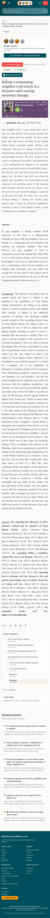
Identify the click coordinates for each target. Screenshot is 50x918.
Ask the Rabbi (6, 873)
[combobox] (25, 11)
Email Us (6, 892)
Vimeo (28, 873)
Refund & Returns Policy (9, 884)
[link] (25, 25)
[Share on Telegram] (15, 625)
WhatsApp (21, 70)
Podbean (29, 868)
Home (4, 21)
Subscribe (4, 860)
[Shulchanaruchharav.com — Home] (4, 3)
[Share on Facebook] (25, 625)
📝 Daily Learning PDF (12, 75)
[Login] (39, 3)
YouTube (29, 871)
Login (3, 858)
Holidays (29, 860)
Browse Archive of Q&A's (9, 876)
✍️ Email (6, 70)
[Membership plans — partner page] (25, 3)
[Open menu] (9, 3)
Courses (4, 871)
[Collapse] (5, 658)
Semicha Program (7, 868)
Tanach (28, 852)
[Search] (45, 11)
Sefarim (29, 858)
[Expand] (5, 640)
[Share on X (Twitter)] (20, 625)
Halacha (4, 852)
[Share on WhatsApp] (10, 625)
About (3, 855)
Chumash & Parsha (32, 850)
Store (3, 878)
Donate (3, 881)
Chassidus (30, 855)
